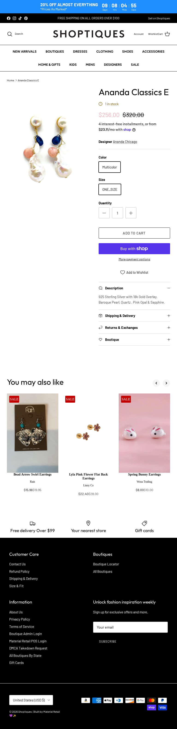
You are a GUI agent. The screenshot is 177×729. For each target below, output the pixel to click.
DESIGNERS (113, 65)
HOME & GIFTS (49, 65)
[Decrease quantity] (104, 212)
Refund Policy (19, 571)
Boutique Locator (106, 564)
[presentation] (32, 484)
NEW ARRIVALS (25, 52)
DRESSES (80, 52)
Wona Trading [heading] (144, 481)
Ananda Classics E (28, 80)
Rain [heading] (32, 481)
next (166, 383)
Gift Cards (16, 663)
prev (156, 383)
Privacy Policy (19, 619)
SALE (135, 65)
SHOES (127, 52)
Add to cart (134, 233)
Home (10, 80)
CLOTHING (104, 52)
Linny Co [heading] (88, 485)
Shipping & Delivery (23, 578)
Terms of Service (21, 626)
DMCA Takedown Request (28, 648)
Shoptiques (25, 711)
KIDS (73, 65)
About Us (16, 612)
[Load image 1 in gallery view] (47, 148)
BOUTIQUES (55, 52)
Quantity (105, 203)
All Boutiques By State (25, 655)
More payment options (134, 259)
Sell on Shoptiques (159, 18)
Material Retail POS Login (28, 641)
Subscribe (108, 641)
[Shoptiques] (88, 34)
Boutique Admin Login (25, 634)
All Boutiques (102, 571)
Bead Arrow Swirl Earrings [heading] (32, 474)
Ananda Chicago (125, 142)
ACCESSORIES (153, 52)
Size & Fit (16, 586)
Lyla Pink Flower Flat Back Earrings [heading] (88, 476)
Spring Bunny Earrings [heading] (144, 474)
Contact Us (17, 564)
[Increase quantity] (130, 212)
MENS (90, 65)
